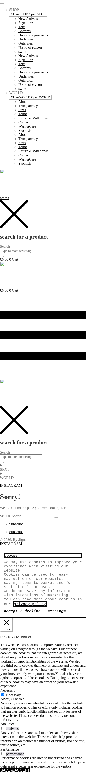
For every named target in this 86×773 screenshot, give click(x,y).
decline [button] (33, 611)
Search (5, 516)
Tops (21, 27)
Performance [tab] (9, 749)
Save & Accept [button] (15, 770)
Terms (22, 114)
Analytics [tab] (7, 724)
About (23, 102)
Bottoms (24, 31)
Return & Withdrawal (34, 118)
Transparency (28, 106)
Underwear (26, 39)
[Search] (56, 517)
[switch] (2, 728)
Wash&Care (27, 126)
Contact (24, 122)
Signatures (25, 23)
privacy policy (30, 604)
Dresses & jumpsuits (33, 35)
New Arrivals (28, 19)
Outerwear (26, 43)
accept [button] (11, 611)
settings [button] (56, 611)
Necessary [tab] (7, 690)
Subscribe (16, 524)
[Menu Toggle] (2, 3)
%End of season (30, 47)
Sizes (22, 110)
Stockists (24, 130)
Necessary (13, 695)
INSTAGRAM (11, 544)
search (4, 198)
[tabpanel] (43, 711)
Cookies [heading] (11, 555)
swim (22, 52)
